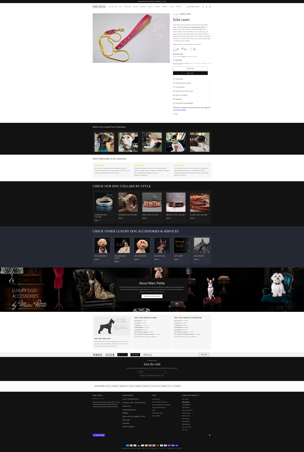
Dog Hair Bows (186, 413)
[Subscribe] (164, 372)
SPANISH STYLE (166, 386)
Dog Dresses (185, 418)
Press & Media (156, 415)
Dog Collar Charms (187, 410)
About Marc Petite (157, 413)
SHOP (96, 220)
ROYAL (108, 386)
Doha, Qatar (126, 420)
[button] (203, 6)
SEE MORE (204, 354)
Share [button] (176, 114)
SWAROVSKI (124, 386)
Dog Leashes (185, 402)
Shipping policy (171, 448)
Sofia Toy (186, 27)
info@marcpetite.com (129, 410)
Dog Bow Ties (186, 415)
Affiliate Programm (128, 426)
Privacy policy (153, 448)
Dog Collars (185, 399)
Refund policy (145, 448)
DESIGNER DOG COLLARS (152, 296)
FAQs (153, 410)
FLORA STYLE (155, 386)
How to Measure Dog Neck (159, 402)
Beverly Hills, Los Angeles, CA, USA (133, 416)
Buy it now (190, 73)
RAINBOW (139, 386)
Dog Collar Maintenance (159, 407)
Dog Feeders (185, 407)
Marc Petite (128, 448)
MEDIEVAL (146, 386)
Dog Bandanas (186, 404)
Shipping (183, 56)
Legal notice (179, 448)
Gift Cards (185, 429)
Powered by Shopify (136, 448)
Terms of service (162, 448)
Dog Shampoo (186, 424)
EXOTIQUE (115, 386)
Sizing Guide (155, 399)
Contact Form (126, 406)
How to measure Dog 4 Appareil (161, 404)
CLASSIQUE (176, 386)
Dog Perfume (186, 421)
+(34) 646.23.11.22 (133, 399)
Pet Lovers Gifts (186, 427)
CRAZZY (131, 386)
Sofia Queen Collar (198, 27)
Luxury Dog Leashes (179, 110)
